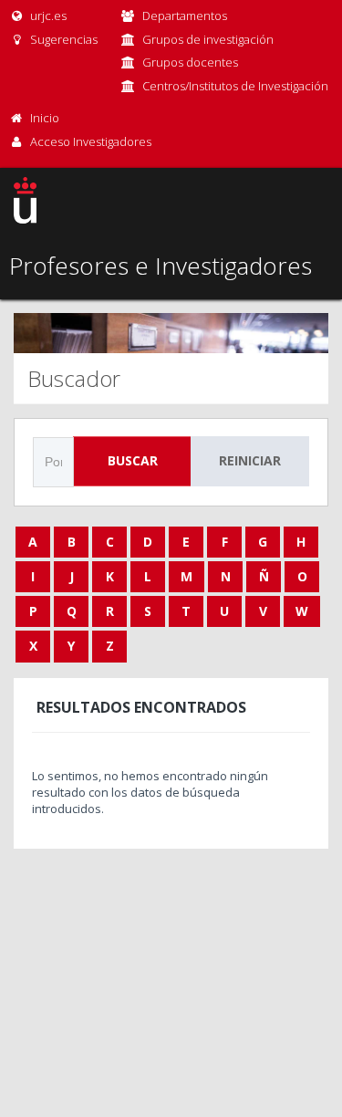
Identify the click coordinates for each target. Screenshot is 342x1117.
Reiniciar (250, 460)
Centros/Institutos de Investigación (235, 86)
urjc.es (47, 15)
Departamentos (184, 15)
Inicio (44, 118)
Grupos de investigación (208, 39)
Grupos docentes (190, 62)
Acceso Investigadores (90, 141)
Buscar (133, 460)
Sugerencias (62, 39)
